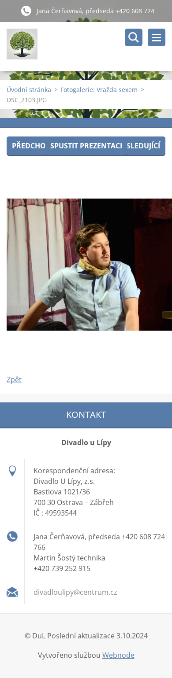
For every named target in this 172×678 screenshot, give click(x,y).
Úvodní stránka (29, 89)
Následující (138, 146)
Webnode (118, 655)
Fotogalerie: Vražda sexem (99, 89)
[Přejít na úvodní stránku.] (89, 46)
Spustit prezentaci (86, 146)
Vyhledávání (133, 37)
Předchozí (32, 146)
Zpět (14, 379)
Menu (156, 37)
